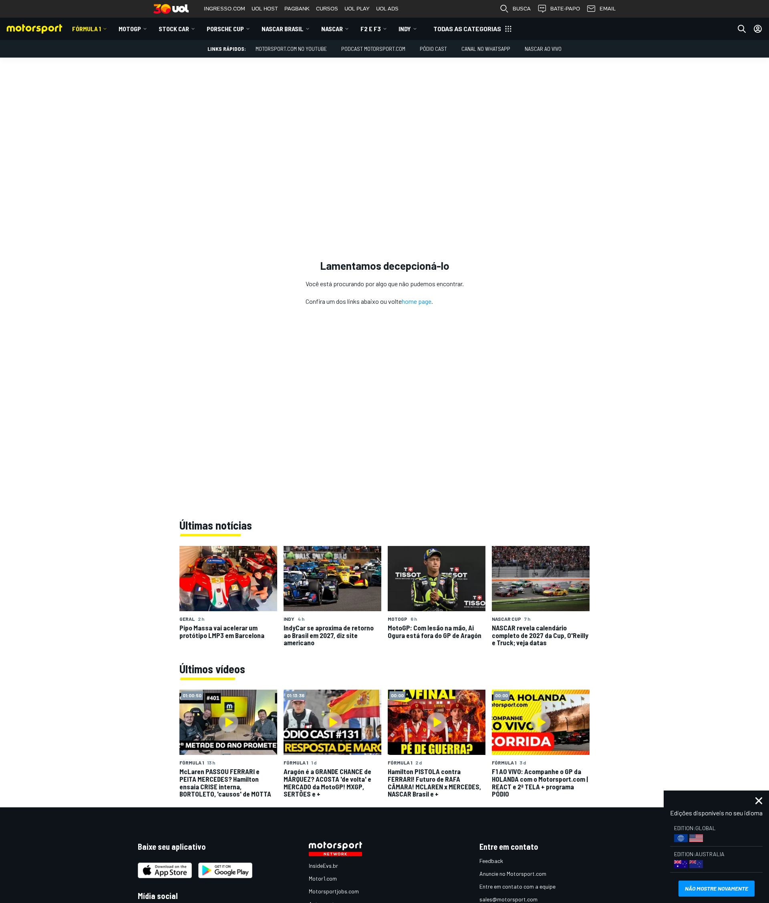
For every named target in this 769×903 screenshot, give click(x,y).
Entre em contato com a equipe (517, 886)
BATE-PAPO (565, 9)
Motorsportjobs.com (334, 891)
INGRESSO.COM (224, 9)
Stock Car (174, 28)
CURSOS (327, 9)
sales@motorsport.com (508, 899)
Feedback (491, 860)
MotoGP (130, 28)
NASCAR (332, 28)
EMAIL (608, 9)
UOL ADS (387, 9)
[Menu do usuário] (758, 29)
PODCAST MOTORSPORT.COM (373, 48)
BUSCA (522, 9)
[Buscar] (742, 29)
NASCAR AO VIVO (543, 48)
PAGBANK (297, 9)
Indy (405, 28)
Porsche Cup (225, 28)
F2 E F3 (370, 28)
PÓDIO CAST (433, 48)
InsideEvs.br (323, 865)
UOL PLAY (357, 9)
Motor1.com (323, 878)
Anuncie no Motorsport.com (512, 873)
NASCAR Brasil (283, 28)
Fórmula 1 (86, 28)
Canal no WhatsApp (485, 48)
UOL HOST (265, 9)
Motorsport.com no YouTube (291, 48)
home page (416, 301)
